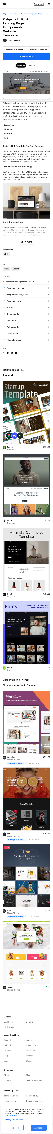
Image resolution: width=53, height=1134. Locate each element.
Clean (6, 269)
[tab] (26, 125)
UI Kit (6, 254)
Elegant (16, 269)
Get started (39, 4)
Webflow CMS (14, 180)
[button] (49, 4)
